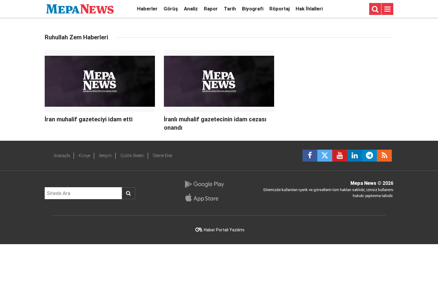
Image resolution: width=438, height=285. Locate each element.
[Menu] (387, 9)
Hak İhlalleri (309, 9)
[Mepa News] (80, 8)
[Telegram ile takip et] (369, 156)
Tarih (230, 9)
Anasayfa (62, 155)
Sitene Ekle (162, 155)
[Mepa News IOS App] (204, 197)
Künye (84, 155)
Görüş (171, 9)
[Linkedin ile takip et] (354, 156)
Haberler (147, 9)
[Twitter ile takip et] (324, 156)
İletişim (105, 155)
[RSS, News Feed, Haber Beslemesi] (384, 156)
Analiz (191, 9)
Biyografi (252, 9)
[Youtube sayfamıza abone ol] (339, 156)
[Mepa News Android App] (204, 184)
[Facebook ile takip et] (309, 156)
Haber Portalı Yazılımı (224, 229)
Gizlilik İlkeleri (132, 155)
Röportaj (279, 9)
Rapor (211, 9)
